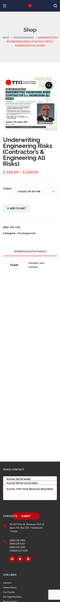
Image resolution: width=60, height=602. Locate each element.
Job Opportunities (12, 596)
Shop (6, 37)
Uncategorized (23, 37)
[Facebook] (12, 559)
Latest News (9, 587)
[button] (55, 6)
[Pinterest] (28, 559)
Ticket (7, 188)
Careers (7, 582)
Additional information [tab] (30, 251)
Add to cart (18, 208)
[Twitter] (20, 559)
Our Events (9, 592)
